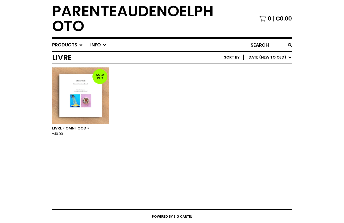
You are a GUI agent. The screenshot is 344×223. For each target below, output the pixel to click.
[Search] (290, 45)
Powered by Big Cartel (172, 216)
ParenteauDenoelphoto (133, 19)
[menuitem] (67, 45)
